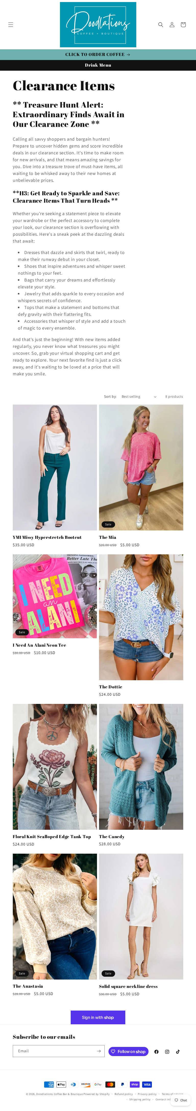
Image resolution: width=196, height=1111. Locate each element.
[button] (10, 24)
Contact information (169, 1099)
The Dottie (110, 687)
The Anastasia (28, 986)
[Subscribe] (98, 1051)
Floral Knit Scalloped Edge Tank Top (52, 836)
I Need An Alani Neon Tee (39, 645)
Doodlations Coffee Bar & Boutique (59, 1094)
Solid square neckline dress (128, 986)
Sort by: (110, 396)
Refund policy (124, 1094)
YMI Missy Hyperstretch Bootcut (47, 537)
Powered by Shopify (96, 1094)
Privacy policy (147, 1094)
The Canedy (112, 836)
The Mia (107, 537)
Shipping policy (140, 1099)
